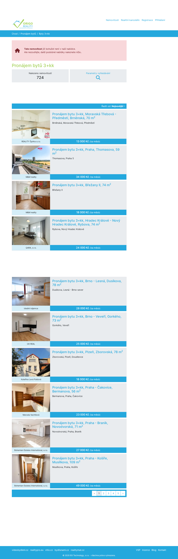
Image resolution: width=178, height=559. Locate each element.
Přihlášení (160, 20)
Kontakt (162, 550)
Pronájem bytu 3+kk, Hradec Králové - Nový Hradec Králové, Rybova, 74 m (86, 222)
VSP (138, 550)
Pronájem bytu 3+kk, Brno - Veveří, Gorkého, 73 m (86, 318)
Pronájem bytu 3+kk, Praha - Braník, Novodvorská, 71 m (80, 425)
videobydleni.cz (20, 550)
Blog (154, 550)
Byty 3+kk (44, 33)
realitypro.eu (36, 550)
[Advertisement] (89, 8)
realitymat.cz (77, 550)
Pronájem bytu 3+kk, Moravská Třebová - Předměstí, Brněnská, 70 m (84, 116)
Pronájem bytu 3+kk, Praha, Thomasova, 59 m (86, 151)
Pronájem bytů (28, 33)
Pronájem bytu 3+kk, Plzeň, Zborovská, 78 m (87, 352)
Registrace (147, 20)
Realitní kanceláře (130, 20)
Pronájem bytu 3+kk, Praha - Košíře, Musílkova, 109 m (80, 460)
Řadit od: (112, 106)
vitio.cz (49, 550)
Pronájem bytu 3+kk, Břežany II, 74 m (81, 185)
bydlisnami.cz (62, 550)
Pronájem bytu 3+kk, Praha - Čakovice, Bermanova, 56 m (82, 389)
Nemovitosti (112, 20)
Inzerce (146, 550)
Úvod (15, 33)
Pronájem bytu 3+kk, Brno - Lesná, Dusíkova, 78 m (87, 283)
